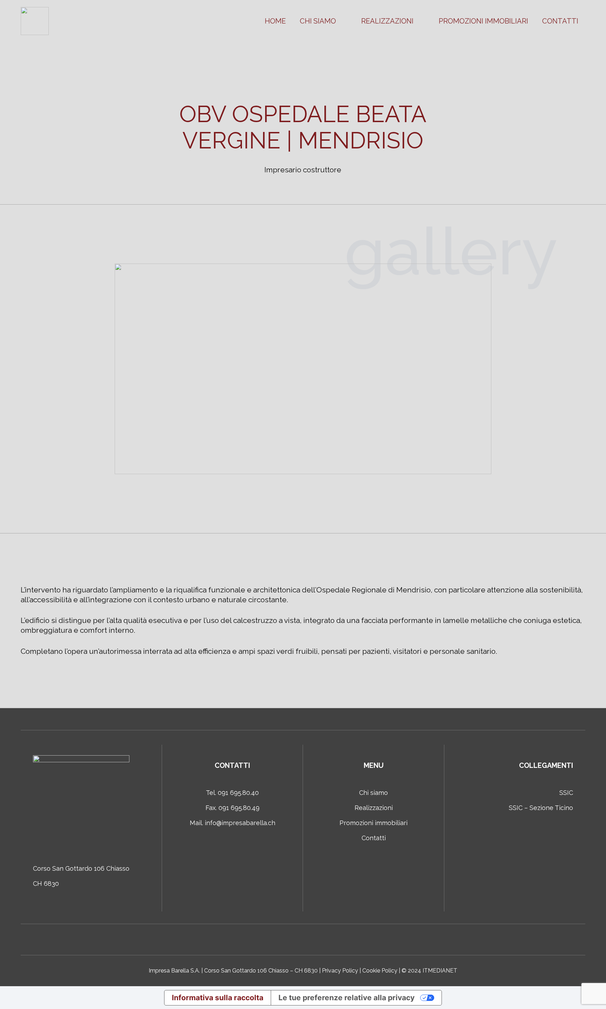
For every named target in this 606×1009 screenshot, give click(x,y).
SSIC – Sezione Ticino (541, 807)
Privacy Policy (340, 970)
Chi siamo (373, 792)
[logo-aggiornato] (35, 21)
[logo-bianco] (81, 803)
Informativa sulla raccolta (217, 997)
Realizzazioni (374, 807)
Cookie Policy (379, 970)
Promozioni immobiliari (373, 823)
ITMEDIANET (440, 970)
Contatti (374, 838)
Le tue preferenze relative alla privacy (346, 997)
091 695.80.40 (238, 792)
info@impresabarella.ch (240, 823)
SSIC (566, 792)
